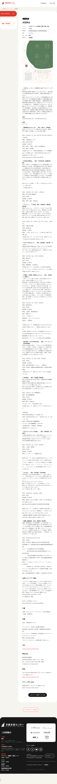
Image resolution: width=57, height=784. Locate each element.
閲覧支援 (46, 764)
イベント (12, 8)
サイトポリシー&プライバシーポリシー (35, 764)
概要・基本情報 (6, 23)
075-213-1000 (31, 757)
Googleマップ (49, 755)
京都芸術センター (8, 3)
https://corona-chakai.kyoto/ (30, 648)
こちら (35, 427)
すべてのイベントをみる (31, 709)
